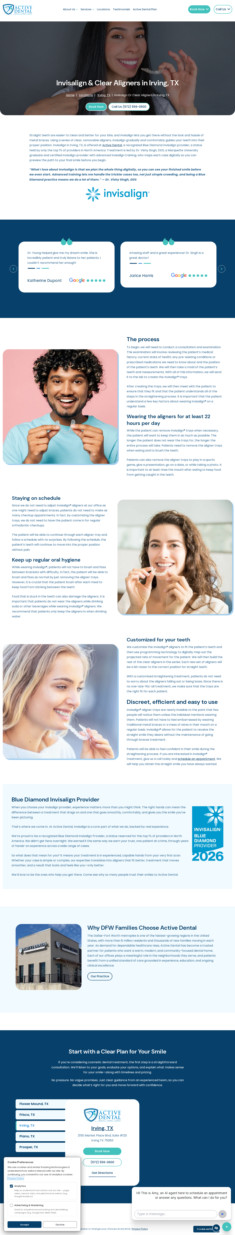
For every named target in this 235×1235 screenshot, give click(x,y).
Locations (103, 9)
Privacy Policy (16, 1178)
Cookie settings (206, 1229)
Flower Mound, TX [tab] (33, 1104)
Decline (60, 1224)
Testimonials (121, 9)
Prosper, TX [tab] (28, 1147)
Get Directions (104, 1173)
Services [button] (86, 9)
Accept (24, 1224)
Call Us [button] (221, 9)
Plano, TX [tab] (27, 1136)
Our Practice (100, 976)
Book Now (96, 107)
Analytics (20, 1186)
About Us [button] (69, 9)
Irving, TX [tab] (27, 1125)
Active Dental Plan (145, 9)
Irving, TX (102, 1128)
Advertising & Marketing (28, 1205)
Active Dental (112, 145)
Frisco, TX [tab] (27, 1114)
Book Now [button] (197, 9)
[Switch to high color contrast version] (216, 1228)
